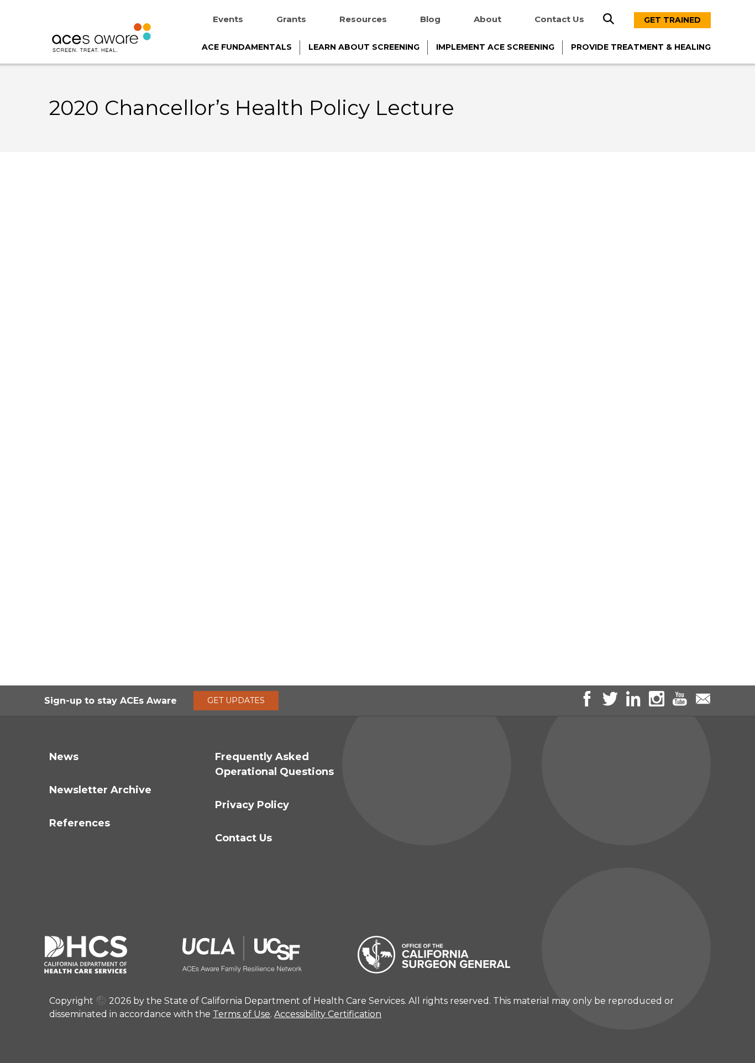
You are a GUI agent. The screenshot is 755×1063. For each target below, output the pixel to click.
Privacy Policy (252, 805)
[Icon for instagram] (656, 703)
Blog (430, 19)
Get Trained (672, 20)
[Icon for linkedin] (633, 703)
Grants (291, 19)
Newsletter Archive (100, 790)
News (63, 757)
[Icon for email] (703, 703)
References (79, 823)
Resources (363, 19)
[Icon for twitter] (610, 703)
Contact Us (559, 19)
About (487, 19)
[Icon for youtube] (680, 703)
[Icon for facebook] (587, 703)
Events (228, 19)
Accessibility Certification (327, 1014)
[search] (608, 18)
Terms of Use (241, 1014)
